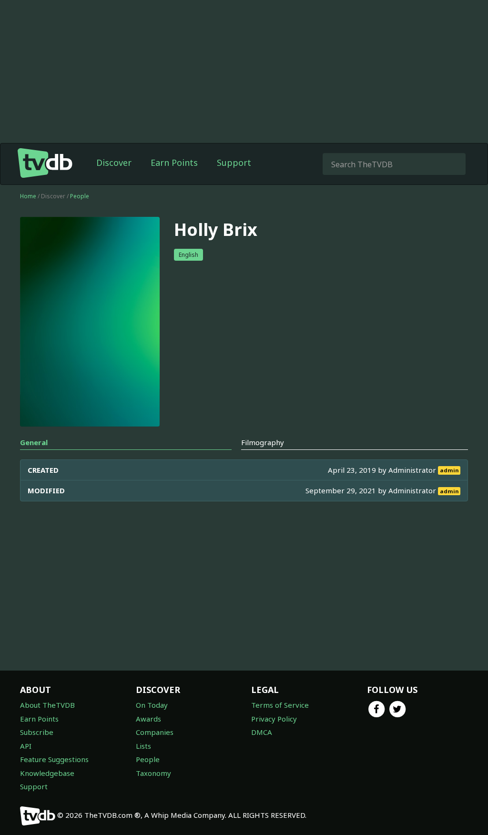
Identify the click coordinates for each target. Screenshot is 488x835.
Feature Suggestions (54, 759)
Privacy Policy (274, 718)
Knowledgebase (47, 773)
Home (28, 196)
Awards (148, 718)
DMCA (261, 732)
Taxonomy (153, 773)
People (79, 196)
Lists (143, 746)
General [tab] (34, 442)
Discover (114, 162)
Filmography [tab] (262, 442)
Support (234, 162)
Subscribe (36, 732)
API (25, 746)
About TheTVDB (47, 705)
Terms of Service (280, 705)
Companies (154, 732)
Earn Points (174, 162)
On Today (152, 705)
